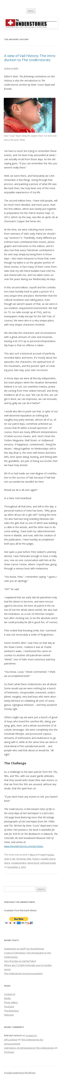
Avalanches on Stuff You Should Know (24, 948)
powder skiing (48, 858)
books (51, 854)
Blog (32, 854)
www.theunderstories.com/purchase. (24, 846)
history (36, 858)
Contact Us (9, 994)
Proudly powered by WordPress (19, 1072)
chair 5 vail (9, 858)
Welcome (9, 1014)
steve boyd (33, 862)
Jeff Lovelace (10, 1039)
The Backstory (11, 1010)
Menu (31, 10)
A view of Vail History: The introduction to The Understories (30, 57)
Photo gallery (11, 1002)
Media (7, 998)
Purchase (9, 1006)
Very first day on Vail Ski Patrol (20, 961)
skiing (7, 862)
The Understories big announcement (23, 973)
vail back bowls (48, 862)
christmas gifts (23, 858)
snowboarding (18, 862)
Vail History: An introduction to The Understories (29, 1047)
